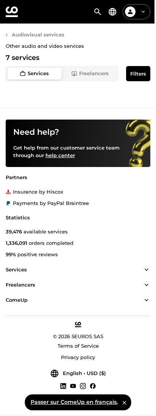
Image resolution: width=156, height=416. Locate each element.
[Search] (97, 11)
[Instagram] (83, 385)
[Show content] (146, 270)
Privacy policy (78, 357)
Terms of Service (78, 346)
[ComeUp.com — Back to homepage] (12, 11)
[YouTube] (73, 385)
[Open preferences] (112, 11)
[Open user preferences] (143, 12)
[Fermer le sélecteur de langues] (125, 402)
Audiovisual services (38, 35)
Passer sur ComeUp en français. (74, 402)
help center (60, 155)
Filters (138, 74)
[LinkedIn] (63, 385)
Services (38, 73)
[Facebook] (93, 385)
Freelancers (94, 73)
